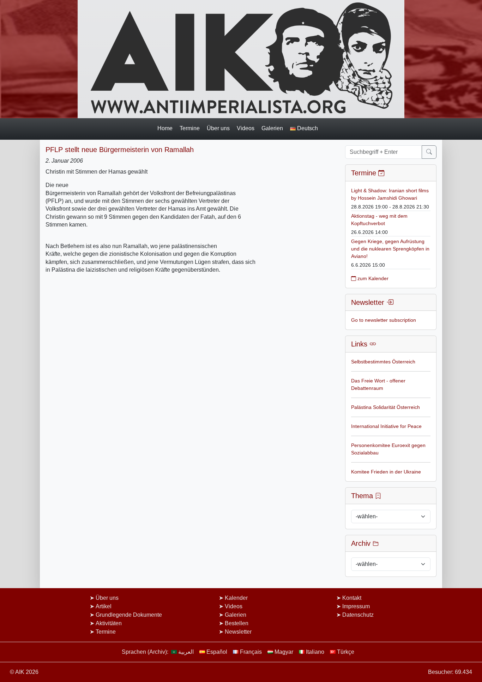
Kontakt (351, 598)
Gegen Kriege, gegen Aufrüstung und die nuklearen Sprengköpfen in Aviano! (390, 249)
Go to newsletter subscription (383, 320)
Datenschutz (358, 615)
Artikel (104, 606)
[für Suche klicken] (429, 152)
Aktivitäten (109, 623)
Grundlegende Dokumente (129, 615)
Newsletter (238, 632)
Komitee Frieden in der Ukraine (386, 472)
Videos (245, 128)
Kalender (236, 598)
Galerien (272, 128)
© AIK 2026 (24, 672)
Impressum (356, 606)
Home (165, 128)
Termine (190, 128)
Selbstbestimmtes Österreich (383, 361)
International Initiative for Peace (386, 426)
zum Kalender (372, 278)
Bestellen (236, 623)
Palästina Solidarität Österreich (385, 407)
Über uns (218, 128)
